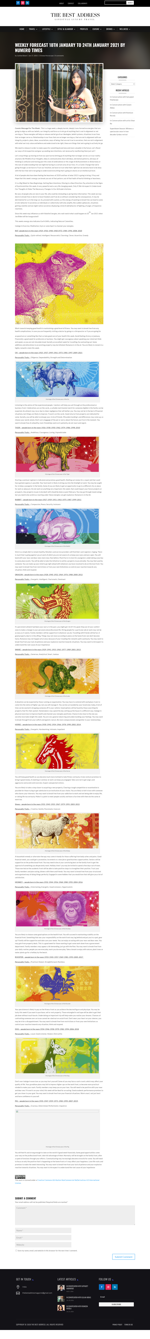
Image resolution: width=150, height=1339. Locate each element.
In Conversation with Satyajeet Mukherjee (77, 1287)
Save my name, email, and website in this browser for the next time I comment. (47, 1251)
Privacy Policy (117, 1324)
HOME (22, 29)
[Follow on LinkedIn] (27, 3)
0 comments (59, 56)
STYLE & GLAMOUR (65, 29)
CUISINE (96, 29)
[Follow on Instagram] (23, 3)
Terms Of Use (128, 1324)
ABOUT (61, 3)
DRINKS (109, 29)
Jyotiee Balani (22, 56)
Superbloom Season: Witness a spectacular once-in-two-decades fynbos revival (121, 131)
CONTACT (71, 3)
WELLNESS (124, 29)
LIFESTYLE (46, 29)
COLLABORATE (82, 3)
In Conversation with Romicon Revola (77, 1307)
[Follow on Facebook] (18, 3)
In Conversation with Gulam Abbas (78, 1297)
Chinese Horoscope (46, 56)
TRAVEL (32, 29)
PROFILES (84, 29)
